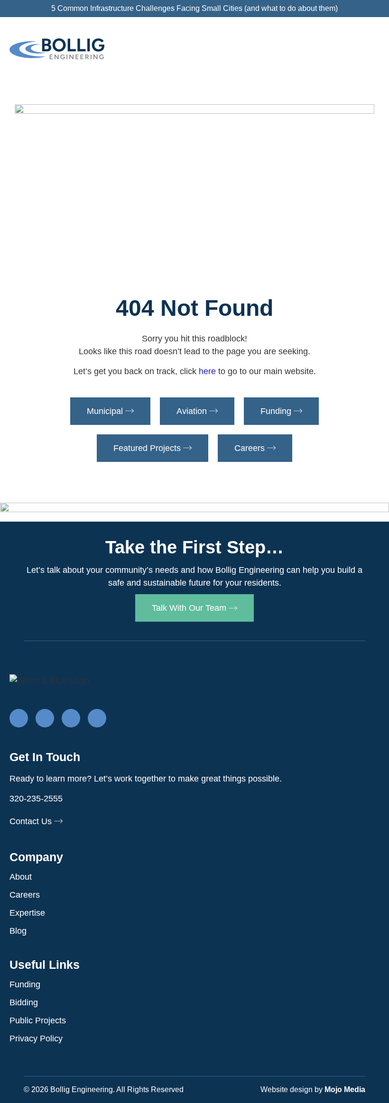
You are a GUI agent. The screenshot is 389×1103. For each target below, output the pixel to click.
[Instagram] (71, 718)
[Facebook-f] (18, 718)
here (207, 371)
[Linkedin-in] (45, 718)
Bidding (23, 1002)
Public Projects (37, 1020)
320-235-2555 (36, 798)
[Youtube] (97, 718)
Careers (24, 895)
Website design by (312, 1089)
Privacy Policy (36, 1038)
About (20, 877)
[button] (371, 51)
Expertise (27, 913)
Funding (24, 984)
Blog (18, 931)
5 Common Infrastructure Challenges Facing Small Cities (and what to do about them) (194, 8)
